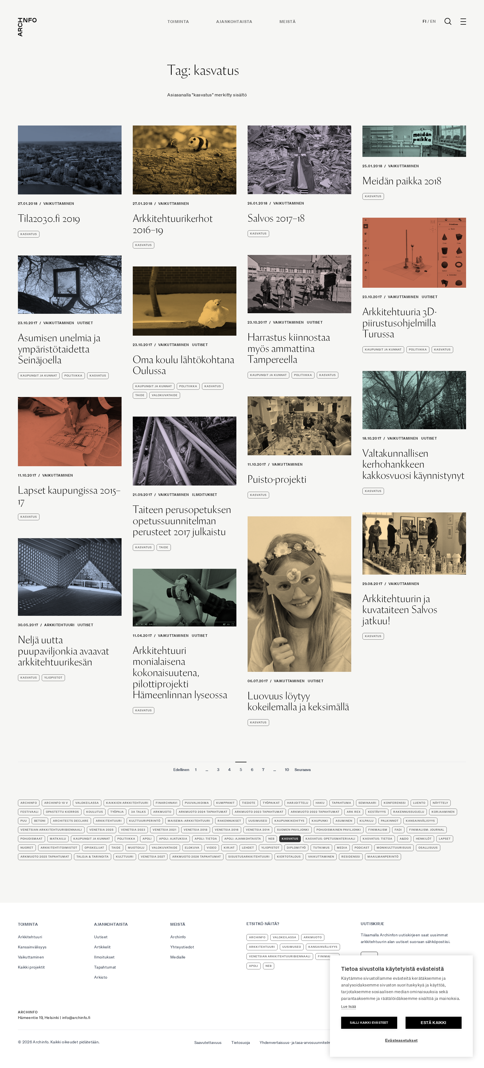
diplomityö (296, 848)
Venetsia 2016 (227, 830)
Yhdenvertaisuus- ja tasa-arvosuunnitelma (296, 1042)
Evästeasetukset (401, 1040)
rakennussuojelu (408, 812)
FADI (398, 830)
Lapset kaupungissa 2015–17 (69, 496)
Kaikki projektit (31, 967)
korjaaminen (443, 812)
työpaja (117, 812)
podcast (362, 848)
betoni (40, 821)
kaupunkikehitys (289, 821)
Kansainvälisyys (32, 946)
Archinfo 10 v (56, 803)
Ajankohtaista (234, 21)
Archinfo (28, 803)
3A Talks (138, 812)
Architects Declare (71, 821)
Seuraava (303, 769)
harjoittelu (297, 803)
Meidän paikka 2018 (402, 181)
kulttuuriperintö (144, 821)
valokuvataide (165, 395)
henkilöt (424, 839)
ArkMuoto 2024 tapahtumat (203, 812)
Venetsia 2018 (196, 830)
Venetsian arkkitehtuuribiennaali (51, 830)
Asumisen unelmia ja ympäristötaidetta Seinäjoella (59, 349)
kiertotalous (289, 857)
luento (419, 803)
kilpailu (367, 821)
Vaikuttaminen (59, 203)
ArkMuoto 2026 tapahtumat (196, 857)
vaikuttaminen (321, 857)
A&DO (404, 839)
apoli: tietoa (206, 839)
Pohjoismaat (31, 839)
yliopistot (53, 677)
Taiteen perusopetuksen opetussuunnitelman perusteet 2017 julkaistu (182, 520)
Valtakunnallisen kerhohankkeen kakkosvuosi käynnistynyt (413, 464)
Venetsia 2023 (133, 830)
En (433, 21)
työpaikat (271, 803)
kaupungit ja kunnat (383, 349)
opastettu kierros (62, 812)
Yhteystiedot (182, 946)
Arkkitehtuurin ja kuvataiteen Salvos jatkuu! (400, 609)
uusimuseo (257, 821)
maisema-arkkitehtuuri (189, 821)
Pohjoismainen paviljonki (339, 830)
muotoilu (136, 848)
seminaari (367, 803)
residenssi (350, 857)
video (212, 848)
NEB (271, 839)
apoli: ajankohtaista (242, 839)
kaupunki (320, 821)
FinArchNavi (167, 803)
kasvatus (28, 234)
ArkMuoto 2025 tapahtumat (44, 857)
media (342, 848)
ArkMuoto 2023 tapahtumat (259, 812)
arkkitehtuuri (109, 821)
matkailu (58, 839)
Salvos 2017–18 (276, 218)
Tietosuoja (240, 1042)
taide (140, 395)
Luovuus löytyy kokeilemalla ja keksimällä (298, 701)
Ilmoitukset (204, 494)
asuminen (344, 821)
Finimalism (377, 830)
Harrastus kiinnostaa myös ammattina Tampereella (289, 348)
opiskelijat (94, 848)
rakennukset (229, 821)
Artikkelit (102, 946)
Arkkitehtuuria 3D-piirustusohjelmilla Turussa (399, 323)
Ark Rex (354, 812)
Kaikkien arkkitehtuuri (127, 803)
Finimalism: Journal (426, 830)
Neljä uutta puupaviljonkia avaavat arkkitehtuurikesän (63, 651)
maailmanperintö (383, 857)
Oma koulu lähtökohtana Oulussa (183, 365)
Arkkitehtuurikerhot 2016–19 (173, 224)
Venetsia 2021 (164, 830)
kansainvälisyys (420, 821)
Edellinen (181, 769)
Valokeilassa (87, 803)
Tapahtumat (105, 967)
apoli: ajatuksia (173, 839)
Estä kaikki (433, 1023)
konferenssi (395, 803)
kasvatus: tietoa (377, 839)
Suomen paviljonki (293, 830)
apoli (147, 839)
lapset (445, 839)
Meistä (288, 21)
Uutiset (429, 296)
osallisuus (428, 848)
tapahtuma (341, 803)
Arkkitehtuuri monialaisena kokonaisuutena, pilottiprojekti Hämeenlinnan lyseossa (180, 672)
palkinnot (390, 821)
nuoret (26, 848)
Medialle (178, 957)
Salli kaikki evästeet (369, 1022)
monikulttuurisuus (394, 848)
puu (23, 821)
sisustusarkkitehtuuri (249, 857)
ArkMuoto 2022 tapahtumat (315, 812)
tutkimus (321, 848)
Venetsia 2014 (258, 830)
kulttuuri (125, 857)
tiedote (248, 803)
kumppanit (225, 803)
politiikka (418, 349)
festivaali (29, 812)
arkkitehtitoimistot (59, 848)
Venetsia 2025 (101, 830)
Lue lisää (348, 1006)
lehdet (248, 848)
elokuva (192, 848)
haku (320, 803)
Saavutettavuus (208, 1042)
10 (287, 769)
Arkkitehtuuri (59, 625)
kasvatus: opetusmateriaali (330, 839)
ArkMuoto (162, 812)
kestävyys (377, 812)
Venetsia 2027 (153, 857)
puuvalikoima (197, 803)
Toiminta (178, 21)
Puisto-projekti (277, 479)
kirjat (229, 848)
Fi (424, 21)
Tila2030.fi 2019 (49, 218)
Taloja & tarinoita (92, 857)
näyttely (440, 803)
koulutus (94, 812)
